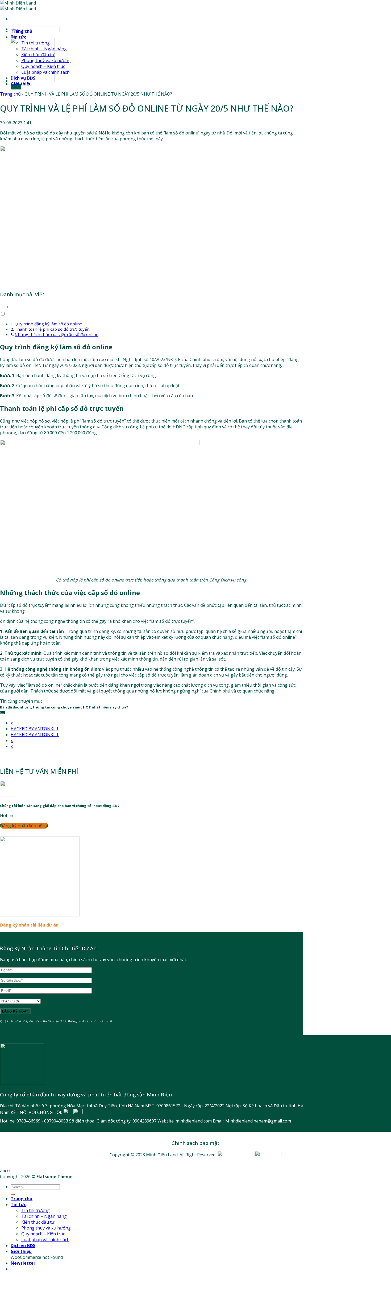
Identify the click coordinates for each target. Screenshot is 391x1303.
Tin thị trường (35, 43)
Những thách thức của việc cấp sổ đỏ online (56, 334)
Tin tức (18, 37)
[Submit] (13, 1194)
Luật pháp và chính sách (45, 72)
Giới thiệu (21, 84)
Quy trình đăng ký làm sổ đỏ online (48, 323)
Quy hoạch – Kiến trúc (43, 66)
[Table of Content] (151, 307)
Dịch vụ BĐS (23, 78)
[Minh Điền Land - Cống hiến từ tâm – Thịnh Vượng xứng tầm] (18, 6)
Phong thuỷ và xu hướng (46, 60)
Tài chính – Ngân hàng (44, 49)
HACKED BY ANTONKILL (35, 729)
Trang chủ (21, 31)
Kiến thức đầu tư (38, 55)
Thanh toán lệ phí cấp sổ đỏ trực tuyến (52, 329)
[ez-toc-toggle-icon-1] (151, 310)
